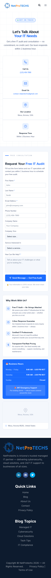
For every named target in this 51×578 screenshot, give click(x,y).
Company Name (11, 221)
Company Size (10, 231)
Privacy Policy (25, 510)
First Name (10, 181)
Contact (25, 505)
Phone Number (10, 211)
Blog (25, 497)
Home (25, 492)
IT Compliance (25, 545)
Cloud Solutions (25, 536)
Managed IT (25, 527)
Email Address (11, 201)
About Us (25, 501)
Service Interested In (13, 243)
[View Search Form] (39, 5)
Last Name (10, 191)
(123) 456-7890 (25, 72)
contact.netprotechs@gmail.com (25, 94)
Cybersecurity (25, 531)
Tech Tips (25, 540)
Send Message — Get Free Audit (27, 278)
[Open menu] (45, 5)
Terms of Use (25, 570)
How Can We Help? (13, 254)
